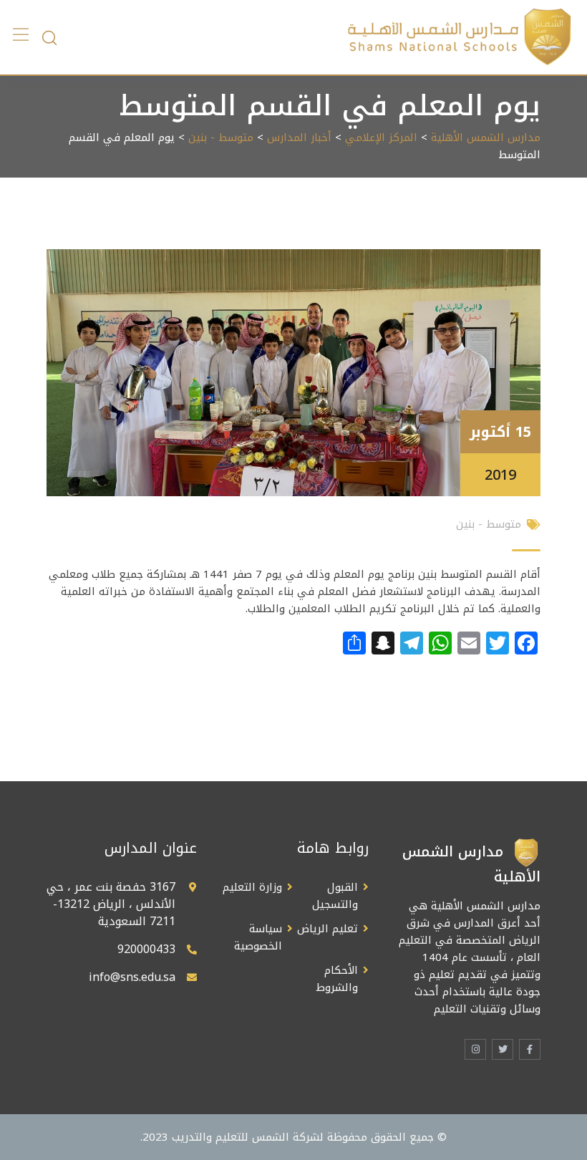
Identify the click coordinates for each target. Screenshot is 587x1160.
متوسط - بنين (220, 137)
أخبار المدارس (299, 137)
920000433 (146, 949)
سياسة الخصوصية (258, 937)
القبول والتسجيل (335, 895)
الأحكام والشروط (337, 978)
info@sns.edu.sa (132, 977)
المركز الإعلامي (381, 137)
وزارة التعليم (252, 887)
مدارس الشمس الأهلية (485, 137)
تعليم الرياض (327, 929)
